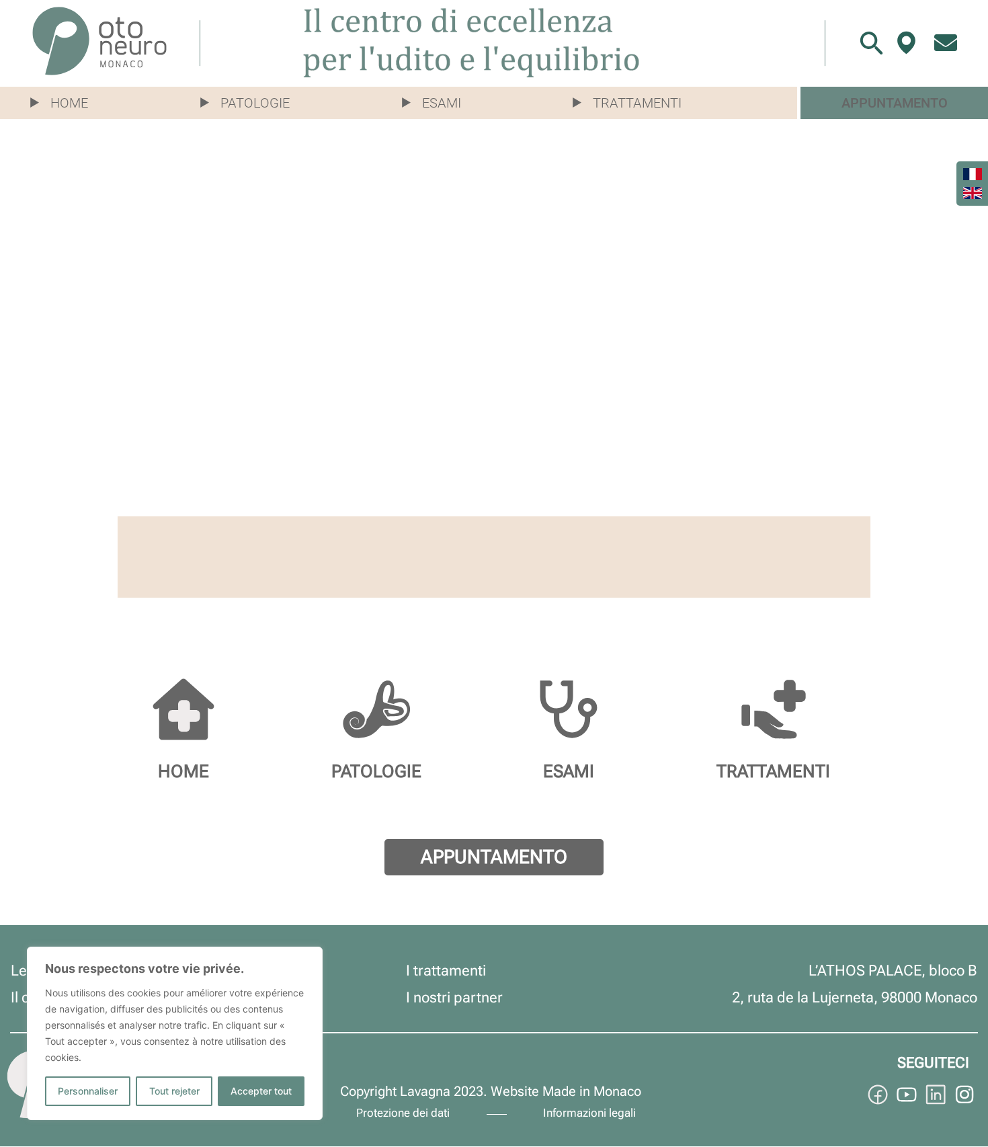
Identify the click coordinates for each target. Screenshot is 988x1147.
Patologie (255, 103)
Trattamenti (637, 103)
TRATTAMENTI (773, 771)
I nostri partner (454, 997)
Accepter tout (261, 1091)
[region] (175, 1033)
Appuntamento (894, 103)
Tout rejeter (174, 1091)
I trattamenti (446, 970)
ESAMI (568, 771)
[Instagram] (964, 1094)
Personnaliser (88, 1091)
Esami (441, 103)
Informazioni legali (589, 1112)
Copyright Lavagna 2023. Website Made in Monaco (490, 1091)
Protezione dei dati (403, 1112)
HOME (183, 771)
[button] (66, 103)
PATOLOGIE (376, 771)
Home (69, 103)
